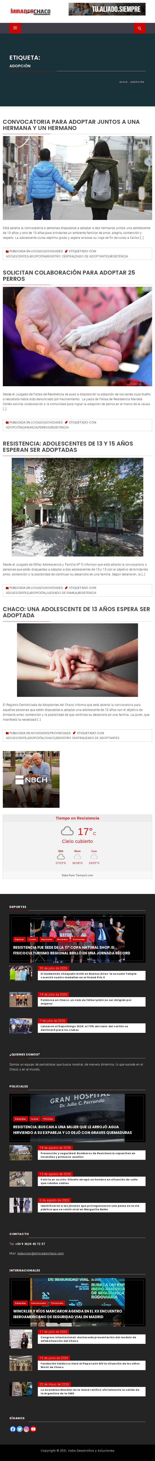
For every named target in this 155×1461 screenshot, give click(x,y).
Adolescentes (17, 256)
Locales (37, 251)
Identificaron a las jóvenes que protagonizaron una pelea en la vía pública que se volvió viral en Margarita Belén (90, 1207)
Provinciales (60, 733)
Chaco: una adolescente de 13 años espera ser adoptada (76, 612)
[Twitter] (20, 1429)
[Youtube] (33, 1429)
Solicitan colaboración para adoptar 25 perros (69, 276)
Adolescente (16, 738)
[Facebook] (13, 1429)
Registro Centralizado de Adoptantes (77, 256)
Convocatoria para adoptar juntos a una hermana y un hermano (71, 125)
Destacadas (20, 1119)
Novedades (54, 251)
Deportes (19, 939)
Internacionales (38, 1303)
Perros (44, 427)
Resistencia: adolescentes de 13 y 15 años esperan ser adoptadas (68, 447)
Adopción (37, 256)
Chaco (50, 738)
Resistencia (119, 256)
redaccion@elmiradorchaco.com (40, 1253)
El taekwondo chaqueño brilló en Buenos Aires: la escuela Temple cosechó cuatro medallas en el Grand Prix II (89, 975)
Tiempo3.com (84, 875)
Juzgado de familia (61, 593)
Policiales (48, 1119)
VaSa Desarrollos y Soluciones (91, 1450)
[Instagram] (26, 1429)
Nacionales (46, 939)
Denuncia (30, 427)
